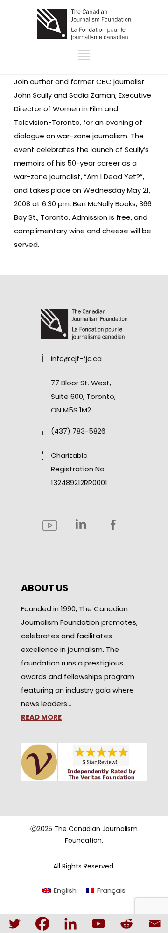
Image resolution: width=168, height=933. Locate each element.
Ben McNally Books (104, 204)
